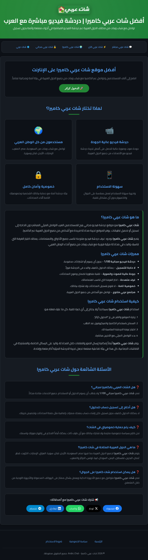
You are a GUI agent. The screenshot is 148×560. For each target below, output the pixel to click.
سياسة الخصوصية (78, 541)
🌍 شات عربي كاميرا (72, 47)
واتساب (73, 508)
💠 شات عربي (23, 47)
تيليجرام (33, 508)
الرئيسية (98, 541)
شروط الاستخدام (54, 541)
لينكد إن (53, 508)
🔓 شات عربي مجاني (46, 47)
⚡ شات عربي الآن (97, 47)
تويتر (91, 508)
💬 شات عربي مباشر (122, 47)
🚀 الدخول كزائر (74, 88)
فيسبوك (110, 508)
